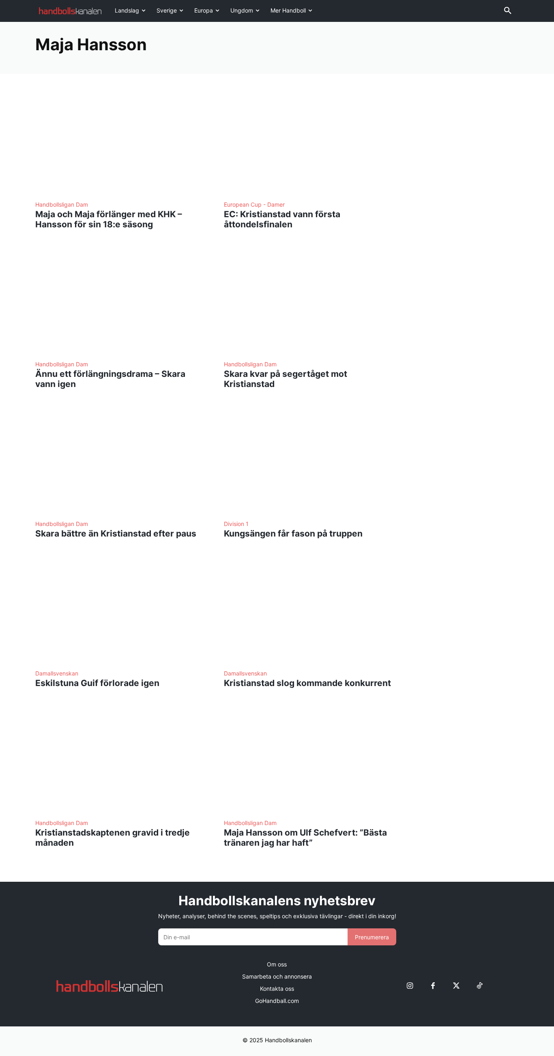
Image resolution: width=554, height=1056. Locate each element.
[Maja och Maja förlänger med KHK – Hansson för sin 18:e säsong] (119, 142)
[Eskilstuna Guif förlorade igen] (119, 610)
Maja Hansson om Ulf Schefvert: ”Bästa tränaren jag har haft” (305, 837)
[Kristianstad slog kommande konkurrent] (308, 610)
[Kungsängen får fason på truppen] (308, 461)
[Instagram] (410, 986)
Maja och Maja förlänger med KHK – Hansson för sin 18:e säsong (108, 219)
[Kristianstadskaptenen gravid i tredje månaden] (119, 760)
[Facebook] (433, 986)
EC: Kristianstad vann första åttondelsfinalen (282, 219)
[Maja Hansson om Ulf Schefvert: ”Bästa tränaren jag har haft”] (308, 760)
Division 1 (236, 524)
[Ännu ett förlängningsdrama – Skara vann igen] (119, 301)
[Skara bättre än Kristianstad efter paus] (119, 461)
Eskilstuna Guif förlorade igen (97, 683)
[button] (508, 11)
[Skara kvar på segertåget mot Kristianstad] (308, 301)
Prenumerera (372, 937)
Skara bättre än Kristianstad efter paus (115, 533)
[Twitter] (456, 986)
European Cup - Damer (254, 204)
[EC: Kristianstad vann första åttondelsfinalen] (308, 142)
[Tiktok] (479, 986)
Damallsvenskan (56, 673)
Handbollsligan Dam (61, 204)
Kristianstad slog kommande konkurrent (307, 683)
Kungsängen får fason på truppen (293, 533)
